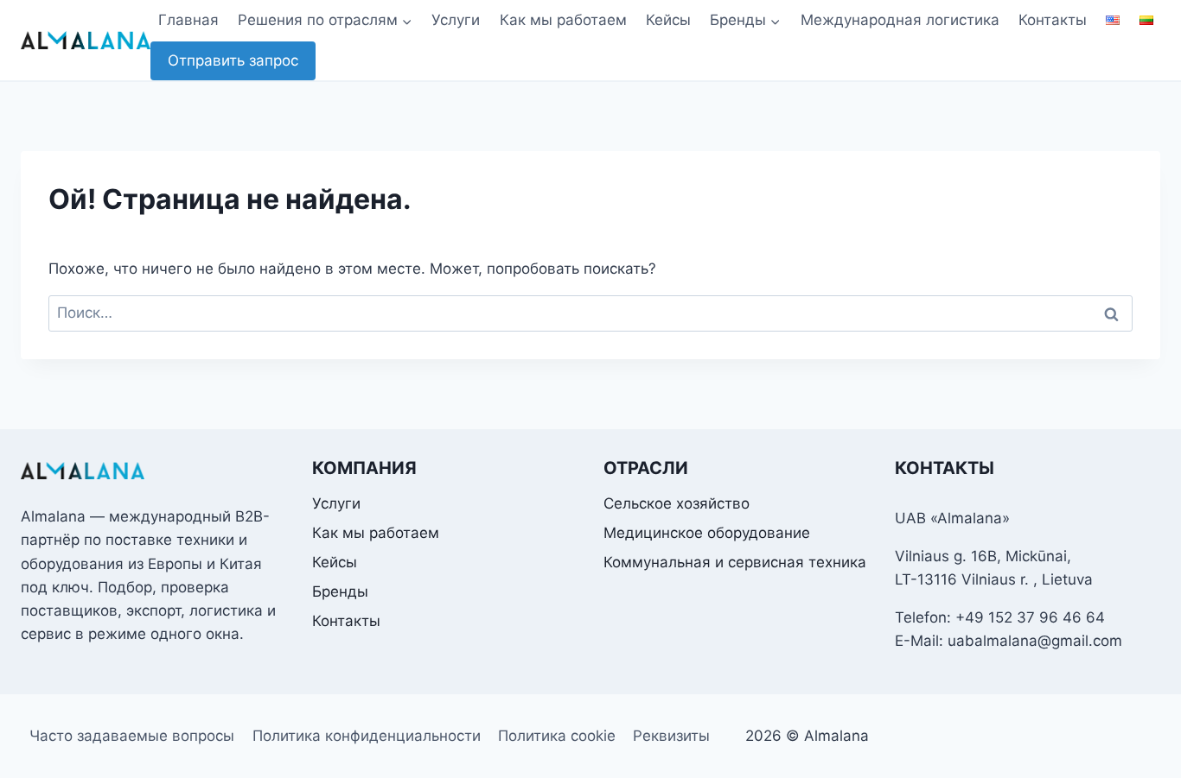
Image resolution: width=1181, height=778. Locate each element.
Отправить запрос (233, 60)
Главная (188, 19)
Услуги (455, 19)
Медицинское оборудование (706, 532)
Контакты (1052, 19)
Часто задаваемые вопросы (131, 735)
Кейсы (668, 19)
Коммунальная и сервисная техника (734, 562)
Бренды (340, 591)
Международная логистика (900, 19)
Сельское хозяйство (676, 503)
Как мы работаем (563, 19)
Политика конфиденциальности (366, 735)
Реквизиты (671, 735)
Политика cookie (557, 735)
